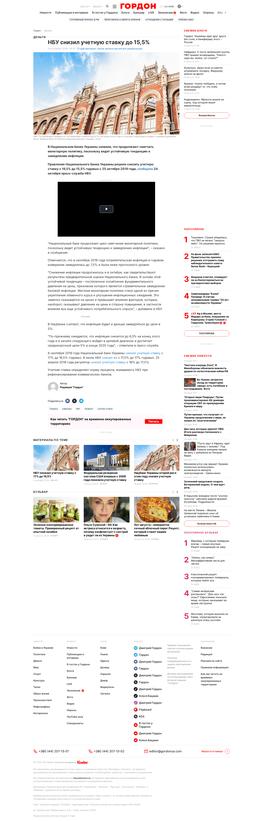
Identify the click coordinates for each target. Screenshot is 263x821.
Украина (54, 409)
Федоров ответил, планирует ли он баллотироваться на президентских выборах (209, 280)
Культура (38, 680)
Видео (195, 12)
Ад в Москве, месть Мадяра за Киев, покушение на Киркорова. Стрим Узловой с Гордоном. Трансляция (210, 318)
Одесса (104, 660)
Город (103, 641)
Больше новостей (206, 523)
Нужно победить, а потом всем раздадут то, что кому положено (205, 86)
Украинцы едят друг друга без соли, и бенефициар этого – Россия (205, 39)
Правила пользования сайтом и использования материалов (180, 648)
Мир (36, 667)
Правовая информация (214, 667)
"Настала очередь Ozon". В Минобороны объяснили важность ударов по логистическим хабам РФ (206, 368)
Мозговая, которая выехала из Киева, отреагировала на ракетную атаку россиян (209, 617)
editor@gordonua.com (165, 751)
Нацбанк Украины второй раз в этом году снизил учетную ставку (155, 476)
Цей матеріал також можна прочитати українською (111, 48)
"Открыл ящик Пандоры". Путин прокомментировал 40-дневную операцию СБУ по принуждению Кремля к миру (204, 402)
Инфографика (41, 706)
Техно (36, 687)
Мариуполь (107, 687)
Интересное (40, 713)
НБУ (78, 409)
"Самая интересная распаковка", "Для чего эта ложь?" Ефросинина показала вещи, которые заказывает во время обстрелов (209, 597)
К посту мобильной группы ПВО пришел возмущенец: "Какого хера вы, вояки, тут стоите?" (207, 55)
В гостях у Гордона (105, 12)
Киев (103, 647)
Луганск (105, 693)
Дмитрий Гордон (150, 648)
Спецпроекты (75, 723)
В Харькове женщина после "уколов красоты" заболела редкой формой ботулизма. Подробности (205, 498)
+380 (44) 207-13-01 (54, 751)
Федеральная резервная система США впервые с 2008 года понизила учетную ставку (105, 476)
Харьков (105, 673)
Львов (104, 654)
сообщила (145, 169)
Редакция (206, 654)
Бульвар (138, 12)
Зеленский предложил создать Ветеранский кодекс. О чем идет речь (204, 484)
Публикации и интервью (71, 12)
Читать (153, 421)
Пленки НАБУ (186, 19)
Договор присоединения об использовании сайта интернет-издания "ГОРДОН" (180, 678)
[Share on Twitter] (74, 401)
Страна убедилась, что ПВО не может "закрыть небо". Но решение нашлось (209, 240)
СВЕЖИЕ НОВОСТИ (198, 355)
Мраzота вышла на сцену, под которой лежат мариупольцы (204, 102)
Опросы (208, 12)
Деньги (48, 30)
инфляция (67, 409)
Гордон (37, 30)
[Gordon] (138, 6)
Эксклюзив (166, 12)
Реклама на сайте (211, 660)
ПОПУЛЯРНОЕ (194, 229)
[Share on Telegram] (81, 401)
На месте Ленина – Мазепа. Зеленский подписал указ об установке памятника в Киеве (202, 513)
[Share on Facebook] (67, 401)
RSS (141, 716)
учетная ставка (105, 409)
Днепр (104, 680)
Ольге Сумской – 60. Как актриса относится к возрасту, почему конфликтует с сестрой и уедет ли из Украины (106, 530)
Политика (153, 484)
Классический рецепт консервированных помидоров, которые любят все (210, 577)
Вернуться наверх (212, 751)
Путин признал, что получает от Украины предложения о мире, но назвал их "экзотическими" (205, 417)
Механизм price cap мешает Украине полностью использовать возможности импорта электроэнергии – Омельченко (206, 468)
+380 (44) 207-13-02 (109, 751)
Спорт (37, 673)
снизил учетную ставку (143, 353)
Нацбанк (89, 409)
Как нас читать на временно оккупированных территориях (211, 679)
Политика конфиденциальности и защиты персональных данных (179, 663)
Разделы (71, 641)
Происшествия (42, 700)
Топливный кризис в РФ (84, 19)
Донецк (104, 667)
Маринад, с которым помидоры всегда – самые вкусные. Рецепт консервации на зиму (210, 543)
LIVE (151, 12)
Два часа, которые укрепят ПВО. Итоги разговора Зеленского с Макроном (204, 432)
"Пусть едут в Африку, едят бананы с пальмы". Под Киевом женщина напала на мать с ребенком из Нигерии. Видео (207, 449)
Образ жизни (41, 693)
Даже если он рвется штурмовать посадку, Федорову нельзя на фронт (203, 70)
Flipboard (145, 709)
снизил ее (109, 357)
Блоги (125, 12)
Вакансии (206, 647)
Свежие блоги (195, 30)
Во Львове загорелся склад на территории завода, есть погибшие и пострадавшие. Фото (205, 384)
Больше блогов (207, 115)
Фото (183, 12)
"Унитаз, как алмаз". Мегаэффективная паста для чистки (208, 560)
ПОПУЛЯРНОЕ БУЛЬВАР (201, 532)
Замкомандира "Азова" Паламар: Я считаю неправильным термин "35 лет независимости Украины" (210, 298)
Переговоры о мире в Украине (122, 19)
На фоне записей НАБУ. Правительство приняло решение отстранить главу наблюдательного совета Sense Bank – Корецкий (207, 260)
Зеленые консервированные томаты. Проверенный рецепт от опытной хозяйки (56, 528)
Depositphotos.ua (82, 778)
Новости (45, 12)
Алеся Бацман (148, 696)
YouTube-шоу (75, 716)
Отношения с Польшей (159, 19)
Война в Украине (43, 647)
